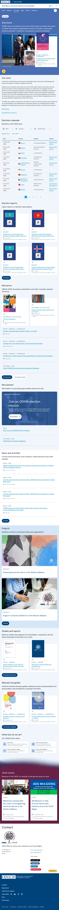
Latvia (22, 184)
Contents (52, 871)
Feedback (41, 906)
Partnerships (5, 900)
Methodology (5, 109)
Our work (16, 10)
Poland (23, 153)
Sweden (23, 189)
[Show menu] (56, 5)
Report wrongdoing (33, 906)
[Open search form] (55, 10)
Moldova (23, 148)
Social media (5, 894)
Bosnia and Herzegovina (24, 179)
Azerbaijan (24, 158)
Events (28, 10)
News (22, 10)
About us (9, 10)
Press (3, 897)
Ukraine (23, 170)
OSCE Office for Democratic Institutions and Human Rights (18, 6)
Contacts (4, 885)
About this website (22, 906)
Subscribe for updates (8, 891)
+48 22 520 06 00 (38, 850)
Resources (34, 10)
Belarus (23, 143)
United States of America (25, 164)
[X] (11, 894)
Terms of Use (5, 906)
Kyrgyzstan (24, 174)
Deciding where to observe (9, 112)
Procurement (13, 906)
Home (3, 10)
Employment (5, 888)
